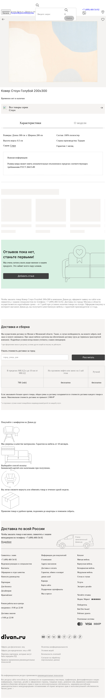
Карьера (44, 581)
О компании (46, 560)
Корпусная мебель (84, 564)
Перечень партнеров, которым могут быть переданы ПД (16, 655)
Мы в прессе (46, 594)
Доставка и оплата (49, 568)
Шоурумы (29, 13)
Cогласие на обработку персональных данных (50, 659)
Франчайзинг (6, 595)
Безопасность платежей (51, 654)
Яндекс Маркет (83, 599)
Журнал (21, 13)
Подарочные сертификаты (52, 589)
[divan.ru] (13, 637)
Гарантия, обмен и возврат (52, 572)
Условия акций (47, 650)
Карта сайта (46, 585)
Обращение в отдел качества (13, 572)
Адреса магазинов (48, 564)
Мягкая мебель (83, 560)
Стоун (13, 145)
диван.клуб (46, 577)
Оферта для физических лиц (13, 647)
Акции (14, 13)
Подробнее (6, 542)
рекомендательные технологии (50, 675)
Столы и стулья (83, 577)
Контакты (5, 568)
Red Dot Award (83, 609)
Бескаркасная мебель (85, 568)
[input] (51, 14)
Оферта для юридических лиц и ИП (16, 650)
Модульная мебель (84, 572)
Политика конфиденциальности (54, 647)
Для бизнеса (6, 587)
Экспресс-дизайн (84, 587)
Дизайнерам (6, 591)
